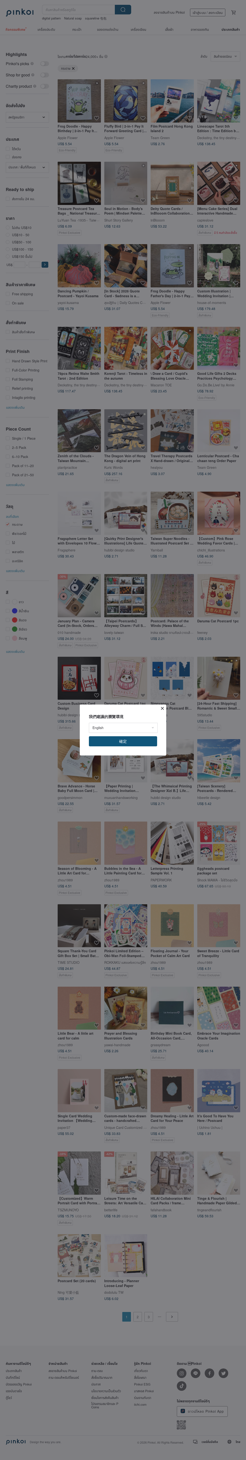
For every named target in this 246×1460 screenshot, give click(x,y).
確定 (123, 741)
